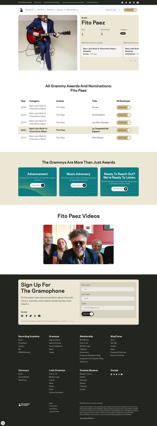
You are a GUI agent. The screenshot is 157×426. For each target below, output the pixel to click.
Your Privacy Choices (86, 418)
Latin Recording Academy (52, 2)
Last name (85, 294)
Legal (50, 403)
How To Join (84, 343)
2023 (23, 123)
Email (83, 304)
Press (51, 389)
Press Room (22, 343)
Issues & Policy (23, 377)
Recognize (29, 10)
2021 (23, 130)
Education (83, 380)
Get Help (114, 343)
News (51, 349)
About (20, 340)
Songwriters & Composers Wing (91, 358)
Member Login (111, 10)
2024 (23, 115)
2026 (23, 107)
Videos (51, 352)
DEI (19, 349)
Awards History (54, 340)
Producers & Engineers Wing (90, 355)
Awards (52, 380)
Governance (84, 352)
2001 (23, 138)
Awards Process (55, 343)
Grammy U (84, 361)
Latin (123, 33)
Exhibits (82, 377)
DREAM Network (24, 352)
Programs (83, 386)
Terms (61, 321)
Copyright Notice (54, 411)
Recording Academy (25, 2)
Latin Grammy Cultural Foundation (73, 2)
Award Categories (55, 346)
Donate (113, 346)
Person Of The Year (117, 355)
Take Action (22, 380)
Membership (71, 10)
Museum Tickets (86, 374)
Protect (50, 10)
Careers (21, 346)
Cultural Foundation (56, 392)
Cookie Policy (53, 408)
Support (60, 10)
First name (85, 285)
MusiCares (37, 2)
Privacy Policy (70, 321)
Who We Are (84, 340)
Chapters (83, 349)
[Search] (119, 10)
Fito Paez (60, 107)
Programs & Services (118, 352)
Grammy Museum (92, 2)
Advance (40, 10)
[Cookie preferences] (3, 423)
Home (20, 374)
